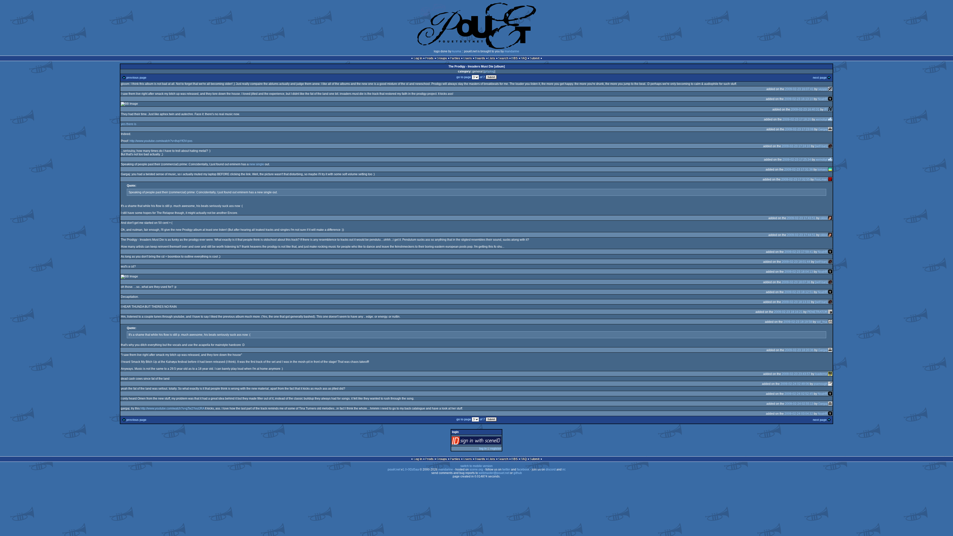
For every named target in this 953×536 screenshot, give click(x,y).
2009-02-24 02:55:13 (799, 403)
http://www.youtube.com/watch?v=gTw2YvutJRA (172, 408)
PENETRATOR (817, 312)
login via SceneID (484, 441)
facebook (523, 469)
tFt (825, 109)
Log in (418, 58)
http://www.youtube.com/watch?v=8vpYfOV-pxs (161, 141)
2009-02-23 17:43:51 (801, 218)
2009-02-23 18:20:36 (799, 350)
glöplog (489, 71)
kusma (456, 51)
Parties (455, 58)
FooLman (821, 179)
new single (256, 164)
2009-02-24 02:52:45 (798, 394)
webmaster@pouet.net (494, 473)
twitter (506, 469)
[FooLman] (830, 179)
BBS (514, 58)
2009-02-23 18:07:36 (796, 282)
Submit (535, 58)
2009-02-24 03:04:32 (798, 413)
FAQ (524, 58)
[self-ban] (821, 146)
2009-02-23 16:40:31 (805, 109)
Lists (491, 58)
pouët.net (394, 469)
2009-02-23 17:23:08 (799, 129)
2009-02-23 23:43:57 (796, 374)
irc (564, 469)
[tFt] (830, 109)
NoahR (822, 99)
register (495, 448)
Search (503, 58)
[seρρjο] (830, 89)
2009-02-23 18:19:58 (797, 322)
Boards (480, 58)
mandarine (512, 51)
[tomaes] (830, 169)
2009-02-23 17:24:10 (796, 146)
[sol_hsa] (830, 322)
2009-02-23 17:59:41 (798, 252)
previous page (136, 77)
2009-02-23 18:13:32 (796, 302)
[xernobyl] (830, 119)
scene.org (476, 469)
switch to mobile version (476, 466)
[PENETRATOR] (830, 312)
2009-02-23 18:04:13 (798, 271)
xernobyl (821, 119)
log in (483, 448)
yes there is (128, 124)
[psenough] (830, 384)
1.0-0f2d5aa (411, 469)
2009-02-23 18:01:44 (796, 262)
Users (467, 58)
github (517, 473)
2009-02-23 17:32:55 (795, 179)
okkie (823, 218)
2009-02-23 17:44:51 (801, 235)
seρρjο (822, 89)
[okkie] (830, 218)
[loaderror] (830, 374)
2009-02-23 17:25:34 (797, 159)
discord (551, 469)
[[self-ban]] (830, 146)
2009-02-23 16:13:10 (798, 99)
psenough (820, 384)
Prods (429, 58)
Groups (442, 58)
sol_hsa (822, 322)
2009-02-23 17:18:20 (797, 119)
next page (820, 77)
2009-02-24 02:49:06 (795, 384)
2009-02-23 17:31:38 (798, 169)
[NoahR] (830, 99)
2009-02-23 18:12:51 (798, 292)
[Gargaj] (830, 129)
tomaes (822, 169)
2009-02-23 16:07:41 (799, 89)
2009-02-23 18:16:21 (788, 312)
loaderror (821, 374)
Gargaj (822, 129)
